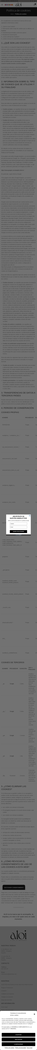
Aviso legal (29, 1047)
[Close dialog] (29, 515)
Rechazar (18, 1039)
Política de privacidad (20, 1047)
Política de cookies (9, 1047)
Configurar (18, 1044)
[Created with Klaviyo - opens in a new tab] (18, 535)
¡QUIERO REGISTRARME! (18, 531)
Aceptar (18, 1035)
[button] (34, 1014)
